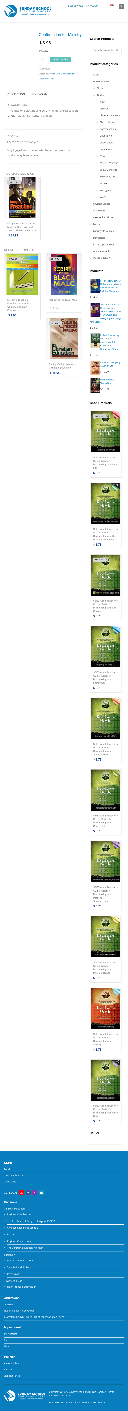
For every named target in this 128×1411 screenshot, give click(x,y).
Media (96, 224)
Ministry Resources (103, 231)
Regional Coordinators (19, 1214)
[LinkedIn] (41, 1192)
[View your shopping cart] (113, 6)
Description (16, 94)
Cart (6, 1340)
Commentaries (108, 129)
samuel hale (48, 78)
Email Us (8, 1169)
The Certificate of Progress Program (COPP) (31, 1221)
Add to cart (60, 59)
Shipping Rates (12, 1375)
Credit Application (13, 1175)
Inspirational (106, 149)
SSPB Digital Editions (104, 244)
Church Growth (108, 122)
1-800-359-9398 (75, 6)
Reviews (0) (39, 94)
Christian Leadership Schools (22, 1227)
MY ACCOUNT (93, 6)
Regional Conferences (19, 1241)
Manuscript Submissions (20, 1260)
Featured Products (103, 217)
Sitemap (66, 1395)
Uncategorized (101, 251)
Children (104, 108)
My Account (10, 1333)
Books (59, 73)
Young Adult (106, 190)
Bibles (99, 88)
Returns (8, 1369)
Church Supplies (101, 203)
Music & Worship (109, 163)
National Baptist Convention (19, 1310)
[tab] (16, 94)
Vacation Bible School (104, 258)
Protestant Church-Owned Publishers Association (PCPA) (34, 1316)
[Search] (117, 50)
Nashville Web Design (78, 1402)
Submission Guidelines (19, 1267)
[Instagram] (34, 1192)
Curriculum (99, 210)
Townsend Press (70, 73)
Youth (103, 197)
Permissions (13, 1274)
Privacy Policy (11, 1363)
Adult (52, 73)
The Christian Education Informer (25, 1247)
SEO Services (100, 1402)
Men (102, 156)
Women (104, 183)
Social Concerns (108, 169)
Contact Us (10, 1181)
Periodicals (99, 237)
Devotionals (106, 142)
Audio (96, 74)
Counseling (106, 135)
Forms (10, 1234)
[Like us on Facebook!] (28, 1192)
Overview (9, 1304)
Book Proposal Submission (21, 1286)
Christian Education (110, 115)
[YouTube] (21, 1192)
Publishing (9, 1254)
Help (6, 1346)
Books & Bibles (101, 81)
